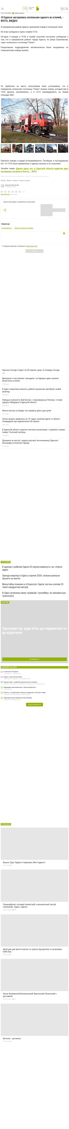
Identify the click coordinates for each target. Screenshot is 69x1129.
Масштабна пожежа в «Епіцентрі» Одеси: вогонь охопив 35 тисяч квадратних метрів (32, 586)
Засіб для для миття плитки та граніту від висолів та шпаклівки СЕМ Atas (32, 950)
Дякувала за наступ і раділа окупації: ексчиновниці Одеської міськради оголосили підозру (30, 441)
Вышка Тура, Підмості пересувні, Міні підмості (24, 862)
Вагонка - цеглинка (12, 1038)
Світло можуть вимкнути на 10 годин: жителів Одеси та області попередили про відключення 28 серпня (31, 420)
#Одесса (9, 180)
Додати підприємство (34, 704)
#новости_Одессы (24, 180)
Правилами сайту (32, 246)
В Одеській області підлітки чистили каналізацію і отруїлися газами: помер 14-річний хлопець (33, 430)
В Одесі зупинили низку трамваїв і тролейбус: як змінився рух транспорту (34, 594)
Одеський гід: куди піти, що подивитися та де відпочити (34, 630)
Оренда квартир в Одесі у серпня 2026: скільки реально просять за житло (31, 577)
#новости (15, 180)
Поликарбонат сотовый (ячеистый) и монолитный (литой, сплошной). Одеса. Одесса (29, 905)
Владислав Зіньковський (12, 185)
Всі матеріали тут (34, 659)
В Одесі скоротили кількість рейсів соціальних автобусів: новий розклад (31, 390)
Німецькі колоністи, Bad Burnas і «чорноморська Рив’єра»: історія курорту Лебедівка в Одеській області (32, 401)
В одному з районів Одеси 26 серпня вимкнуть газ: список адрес (32, 568)
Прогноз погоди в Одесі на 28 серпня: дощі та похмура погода (30, 370)
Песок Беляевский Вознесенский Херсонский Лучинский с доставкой (30, 994)
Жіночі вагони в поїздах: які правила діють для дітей (26, 410)
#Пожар (3, 180)
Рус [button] (62, 9)
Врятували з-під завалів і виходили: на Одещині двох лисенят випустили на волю (30, 379)
